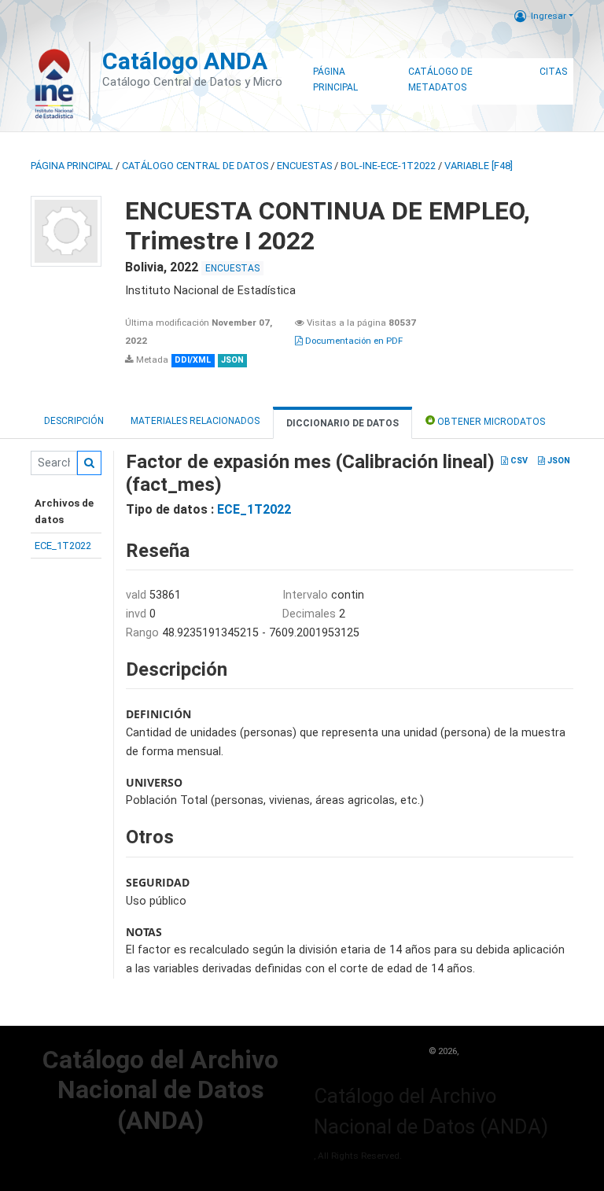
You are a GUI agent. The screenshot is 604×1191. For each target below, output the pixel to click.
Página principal (72, 165)
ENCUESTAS (304, 165)
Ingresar (548, 15)
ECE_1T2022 (63, 545)
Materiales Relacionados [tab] (195, 420)
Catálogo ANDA (184, 61)
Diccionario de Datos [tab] (342, 423)
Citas (553, 71)
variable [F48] (478, 165)
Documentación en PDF (353, 340)
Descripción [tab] (74, 420)
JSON (557, 460)
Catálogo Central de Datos (195, 165)
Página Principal (335, 79)
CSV (518, 460)
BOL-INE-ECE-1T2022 (388, 165)
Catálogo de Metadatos (440, 79)
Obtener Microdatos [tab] (490, 421)
